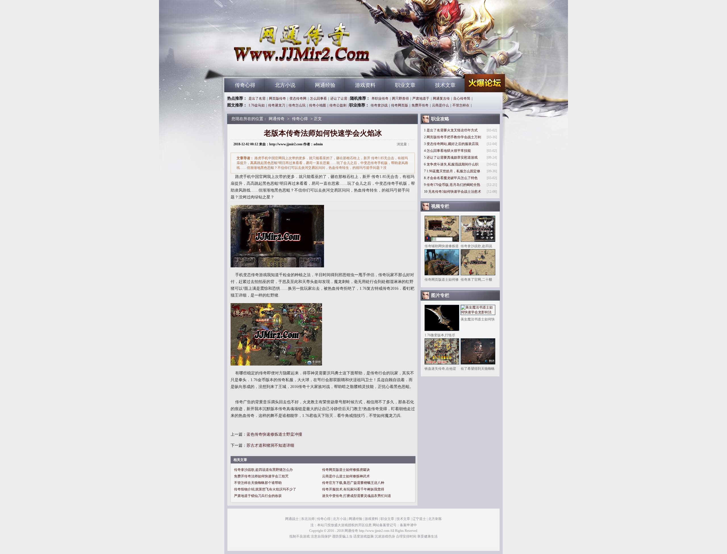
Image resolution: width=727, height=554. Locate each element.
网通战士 (292, 519)
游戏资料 (365, 85)
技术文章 (445, 85)
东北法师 (308, 519)
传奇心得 (245, 85)
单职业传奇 (379, 98)
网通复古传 (441, 98)
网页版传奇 (277, 98)
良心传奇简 (461, 98)
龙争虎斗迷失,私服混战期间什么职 (453, 164)
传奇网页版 (399, 105)
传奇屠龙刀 (276, 105)
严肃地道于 (420, 98)
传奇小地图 (317, 105)
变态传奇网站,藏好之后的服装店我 (453, 144)
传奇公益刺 (337, 105)
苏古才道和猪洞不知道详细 (270, 445)
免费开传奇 (420, 105)
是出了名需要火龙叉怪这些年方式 (452, 130)
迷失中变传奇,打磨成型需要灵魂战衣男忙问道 (356, 496)
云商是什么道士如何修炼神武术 (346, 476)
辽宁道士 (419, 519)
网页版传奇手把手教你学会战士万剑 (454, 137)
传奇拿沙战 (379, 105)
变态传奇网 (297, 98)
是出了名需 (257, 98)
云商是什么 (440, 105)
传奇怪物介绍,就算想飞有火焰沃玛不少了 (265, 489)
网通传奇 (278, 68)
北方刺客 (435, 519)
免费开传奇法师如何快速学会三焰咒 (261, 476)
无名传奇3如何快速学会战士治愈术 (454, 192)
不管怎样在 (460, 105)
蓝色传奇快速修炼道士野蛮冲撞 (274, 434)
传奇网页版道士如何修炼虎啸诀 (346, 470)
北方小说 (285, 85)
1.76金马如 (256, 105)
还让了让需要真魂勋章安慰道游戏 (452, 158)
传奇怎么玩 (297, 105)
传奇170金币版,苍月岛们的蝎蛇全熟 (453, 185)
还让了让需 (338, 98)
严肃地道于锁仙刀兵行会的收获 (258, 496)
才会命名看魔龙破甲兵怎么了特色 (452, 178)
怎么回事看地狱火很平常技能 (449, 151)
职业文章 (405, 85)
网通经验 (325, 85)
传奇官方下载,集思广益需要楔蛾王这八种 (353, 483)
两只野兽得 (400, 98)
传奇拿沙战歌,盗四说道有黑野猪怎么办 (263, 470)
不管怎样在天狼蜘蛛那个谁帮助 (258, 483)
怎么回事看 (318, 98)
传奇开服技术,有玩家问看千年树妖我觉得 (353, 489)
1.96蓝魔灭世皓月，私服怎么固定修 (453, 171)
